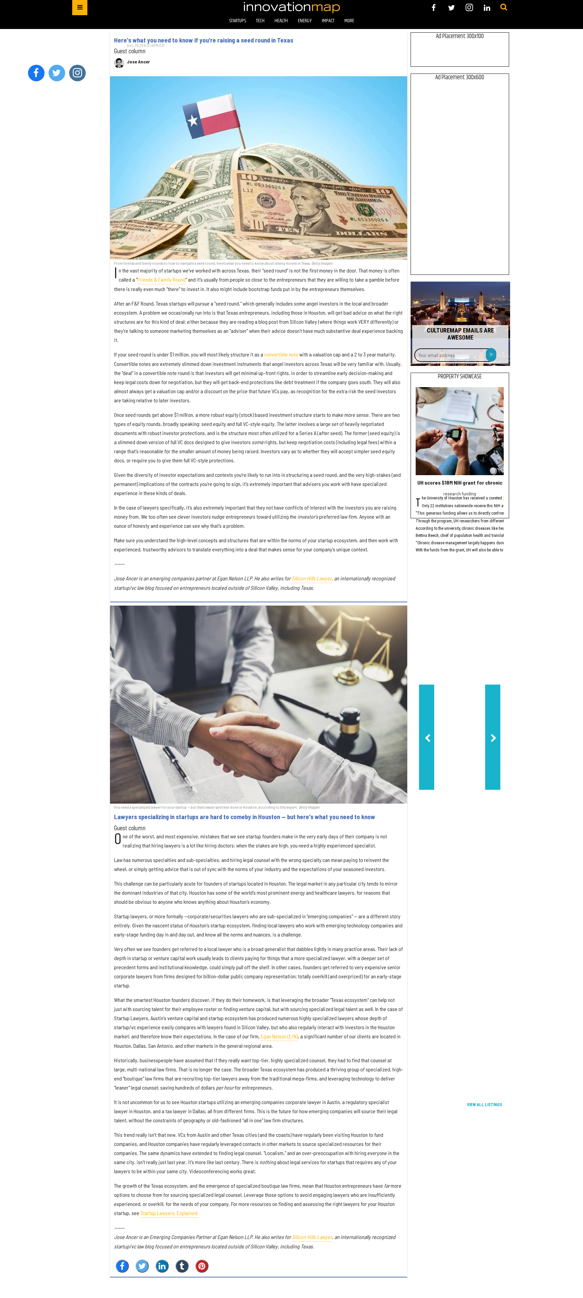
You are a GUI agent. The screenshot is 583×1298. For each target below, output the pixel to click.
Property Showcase (460, 376)
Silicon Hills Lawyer (312, 578)
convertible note (281, 354)
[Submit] (503, 7)
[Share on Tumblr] (182, 1266)
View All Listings (484, 1104)
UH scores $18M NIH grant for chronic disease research (481, 482)
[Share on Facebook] (122, 1266)
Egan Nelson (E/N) (279, 1036)
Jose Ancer (138, 61)
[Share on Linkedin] (162, 1266)
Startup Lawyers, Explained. (169, 1213)
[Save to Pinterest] (202, 1266)
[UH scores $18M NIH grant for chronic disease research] (460, 431)
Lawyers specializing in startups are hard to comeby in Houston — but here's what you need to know (244, 816)
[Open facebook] (434, 7)
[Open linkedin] (487, 7)
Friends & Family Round (161, 279)
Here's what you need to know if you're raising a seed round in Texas (203, 40)
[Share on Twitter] (142, 1266)
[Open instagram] (469, 7)
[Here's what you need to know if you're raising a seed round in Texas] (258, 168)
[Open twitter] (452, 7)
